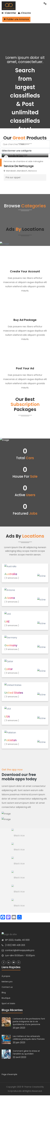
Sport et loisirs (8, 1003)
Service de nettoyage (19, 166)
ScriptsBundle (15, 1090)
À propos (6, 976)
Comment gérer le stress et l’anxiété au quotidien (26, 1052)
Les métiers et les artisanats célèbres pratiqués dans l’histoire (29, 1037)
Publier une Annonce (17, 19)
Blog (4, 992)
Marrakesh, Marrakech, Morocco (21, 170)
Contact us (7, 987)
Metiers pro (7, 981)
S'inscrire (26, 12)
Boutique (6, 998)
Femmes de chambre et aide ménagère (23, 161)
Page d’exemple (9, 1074)
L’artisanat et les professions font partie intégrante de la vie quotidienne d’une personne (29, 1021)
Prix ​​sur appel (13, 177)
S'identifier (10, 12)
